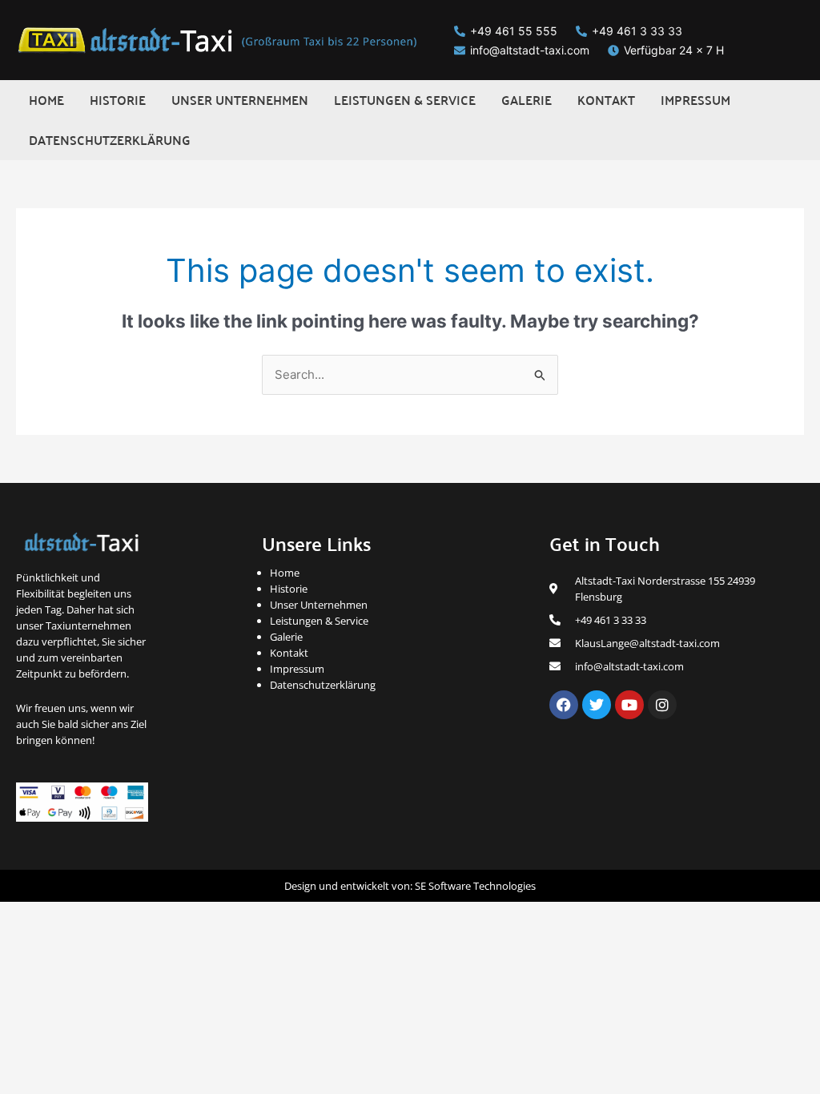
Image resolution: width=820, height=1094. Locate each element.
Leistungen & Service (319, 620)
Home (284, 572)
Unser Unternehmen (319, 604)
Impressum (297, 669)
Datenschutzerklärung (323, 685)
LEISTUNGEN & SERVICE (405, 99)
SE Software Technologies (475, 886)
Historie (289, 588)
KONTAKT (606, 99)
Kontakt (289, 653)
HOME (46, 99)
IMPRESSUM (695, 99)
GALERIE (526, 99)
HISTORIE (118, 99)
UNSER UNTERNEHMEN (239, 99)
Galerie (286, 636)
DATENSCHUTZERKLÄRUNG (110, 139)
